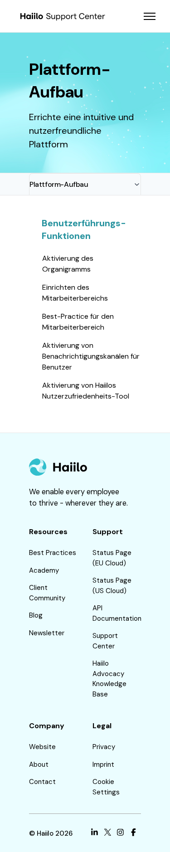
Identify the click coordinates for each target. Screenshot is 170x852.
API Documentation (116, 613)
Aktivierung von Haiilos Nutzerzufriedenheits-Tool (85, 390)
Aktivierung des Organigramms (67, 263)
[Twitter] (108, 833)
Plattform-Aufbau (58, 184)
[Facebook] (133, 833)
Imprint (103, 764)
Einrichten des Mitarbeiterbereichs (75, 292)
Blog (36, 615)
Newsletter (46, 633)
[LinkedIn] (94, 833)
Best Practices (52, 552)
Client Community (47, 593)
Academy (44, 570)
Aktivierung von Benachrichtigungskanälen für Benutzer (91, 356)
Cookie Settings (106, 787)
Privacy (103, 746)
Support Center (105, 641)
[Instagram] (120, 833)
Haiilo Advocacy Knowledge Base (109, 679)
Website (42, 746)
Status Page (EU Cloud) (111, 558)
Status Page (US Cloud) (111, 585)
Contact (42, 781)
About (39, 764)
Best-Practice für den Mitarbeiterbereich (78, 322)
